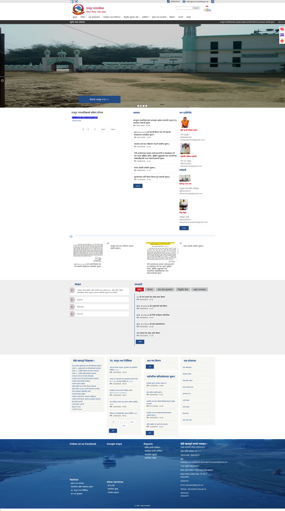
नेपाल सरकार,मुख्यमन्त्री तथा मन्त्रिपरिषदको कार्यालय (86, 366)
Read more (76, 121)
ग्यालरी (180, 17)
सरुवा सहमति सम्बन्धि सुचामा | (144, 168)
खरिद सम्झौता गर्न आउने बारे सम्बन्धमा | (157, 424)
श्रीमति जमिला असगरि (188, 156)
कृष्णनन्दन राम (186, 394)
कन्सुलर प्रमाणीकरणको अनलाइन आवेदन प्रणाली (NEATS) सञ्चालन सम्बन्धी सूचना (229, 22)
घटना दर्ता (111, 485)
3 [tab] (144, 106)
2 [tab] (141, 106)
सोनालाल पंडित (187, 374)
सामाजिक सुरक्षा (113, 489)
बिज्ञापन (172, 17)
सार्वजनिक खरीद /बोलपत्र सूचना (82, 487)
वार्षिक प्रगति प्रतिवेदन (152, 447)
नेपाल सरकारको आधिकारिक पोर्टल (81, 391)
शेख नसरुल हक (187, 420)
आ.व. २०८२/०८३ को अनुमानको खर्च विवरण (152, 306)
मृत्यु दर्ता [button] (79, 300)
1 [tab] (138, 106)
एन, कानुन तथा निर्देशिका (79, 490)
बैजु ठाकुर (182, 212)
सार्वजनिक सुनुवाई (151, 455)
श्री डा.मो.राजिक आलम (188, 130)
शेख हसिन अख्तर (187, 380)
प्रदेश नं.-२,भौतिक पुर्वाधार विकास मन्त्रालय (84, 373)
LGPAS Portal (77, 409)
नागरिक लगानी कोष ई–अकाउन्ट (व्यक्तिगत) (84, 396)
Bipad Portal (76, 407)
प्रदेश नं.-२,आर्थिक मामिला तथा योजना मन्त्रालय (85, 371)
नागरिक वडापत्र (113, 493)
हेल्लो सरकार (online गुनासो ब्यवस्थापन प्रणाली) (86, 389)
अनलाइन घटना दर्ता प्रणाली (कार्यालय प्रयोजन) (85, 378)
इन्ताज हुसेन (186, 407)
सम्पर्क (188, 17)
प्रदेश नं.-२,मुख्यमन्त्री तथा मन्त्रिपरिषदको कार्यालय (86, 368)
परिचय (82, 17)
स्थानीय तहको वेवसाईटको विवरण (81, 381)
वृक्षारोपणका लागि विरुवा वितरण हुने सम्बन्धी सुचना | (152, 177)
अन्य (140, 342)
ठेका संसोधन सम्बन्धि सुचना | (154, 392)
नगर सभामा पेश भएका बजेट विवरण (148, 333)
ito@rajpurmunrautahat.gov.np (191, 462)
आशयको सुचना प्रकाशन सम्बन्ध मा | (157, 383)
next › (103, 129)
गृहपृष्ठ (75, 17)
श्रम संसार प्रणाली (77, 401)
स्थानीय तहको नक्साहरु (78, 384)
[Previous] (2, 80)
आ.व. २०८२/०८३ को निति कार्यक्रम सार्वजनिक (153, 315)
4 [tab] (146, 106)
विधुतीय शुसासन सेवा (131, 17)
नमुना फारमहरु (199, 289)
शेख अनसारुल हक (188, 387)
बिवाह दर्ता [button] (80, 307)
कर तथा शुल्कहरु (165, 289)
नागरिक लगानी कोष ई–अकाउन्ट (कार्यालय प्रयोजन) (86, 399)
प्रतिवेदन (145, 17)
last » (113, 129)
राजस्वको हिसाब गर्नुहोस (78, 394)
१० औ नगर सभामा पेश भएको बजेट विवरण (151, 297)
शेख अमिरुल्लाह (187, 367)
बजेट (139, 289)
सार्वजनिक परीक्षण (150, 458)
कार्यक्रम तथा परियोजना (111, 17)
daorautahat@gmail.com (194, 485)
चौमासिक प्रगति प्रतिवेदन (153, 451)
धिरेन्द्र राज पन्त (185, 184)
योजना (150, 289)
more (138, 186)
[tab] (99, 291)
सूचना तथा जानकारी (159, 17)
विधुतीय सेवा (183, 289)
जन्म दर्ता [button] (80, 314)
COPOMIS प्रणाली (78, 404)
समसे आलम (186, 400)
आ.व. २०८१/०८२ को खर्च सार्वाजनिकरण (151, 324)
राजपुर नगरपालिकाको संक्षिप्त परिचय (87, 112)
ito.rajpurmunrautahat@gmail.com (215, 462)
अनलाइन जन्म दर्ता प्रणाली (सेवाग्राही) (82, 376)
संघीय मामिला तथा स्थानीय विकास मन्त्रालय (84, 386)
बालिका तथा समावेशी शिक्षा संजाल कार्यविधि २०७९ (123, 413)
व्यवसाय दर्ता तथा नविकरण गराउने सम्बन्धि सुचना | (152, 144)
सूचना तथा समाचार (77, 483)
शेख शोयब (185, 413)
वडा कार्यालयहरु (94, 17)
